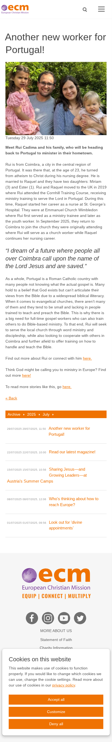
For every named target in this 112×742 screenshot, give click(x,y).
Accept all (56, 699)
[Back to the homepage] (16, 9)
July (46, 414)
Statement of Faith (56, 639)
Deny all (56, 724)
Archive (14, 414)
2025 (31, 414)
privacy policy (63, 685)
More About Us (56, 631)
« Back (11, 398)
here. (87, 358)
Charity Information (56, 648)
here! (26, 375)
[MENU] (101, 9)
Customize (56, 712)
